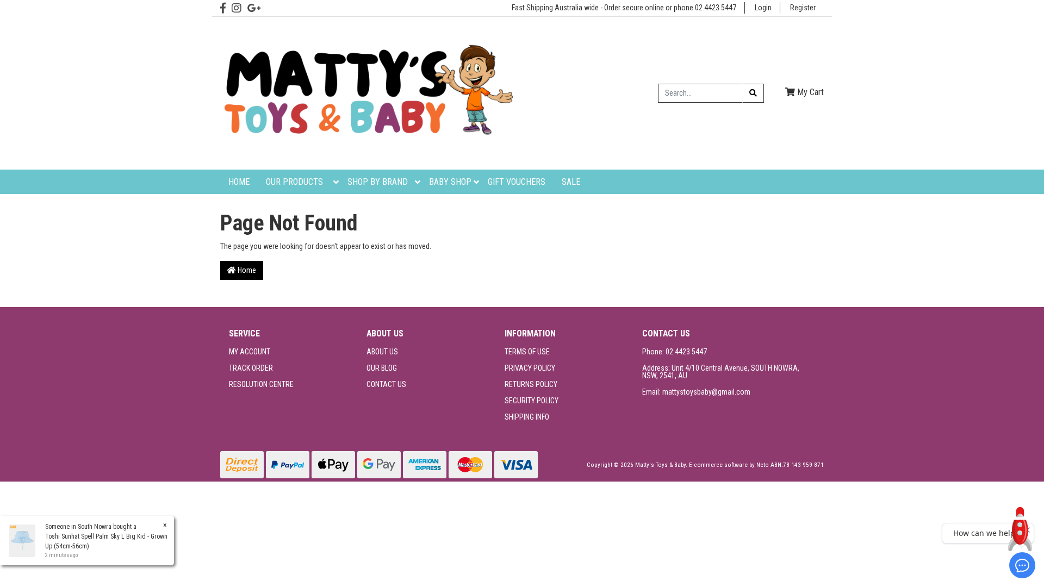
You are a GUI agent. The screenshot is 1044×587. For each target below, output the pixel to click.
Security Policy (531, 400)
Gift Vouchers (516, 182)
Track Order (251, 368)
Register (803, 7)
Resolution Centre (261, 384)
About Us (382, 351)
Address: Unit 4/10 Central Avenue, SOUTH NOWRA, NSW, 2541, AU (720, 372)
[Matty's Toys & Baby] (367, 92)
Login (763, 7)
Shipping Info (527, 417)
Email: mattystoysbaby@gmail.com (696, 392)
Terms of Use (527, 351)
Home (239, 182)
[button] (1020, 529)
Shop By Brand (377, 182)
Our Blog (381, 368)
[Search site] (753, 93)
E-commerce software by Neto (729, 465)
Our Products (294, 182)
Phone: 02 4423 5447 (674, 351)
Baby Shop (450, 182)
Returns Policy (531, 384)
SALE (571, 182)
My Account (249, 351)
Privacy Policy (530, 368)
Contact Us (386, 384)
